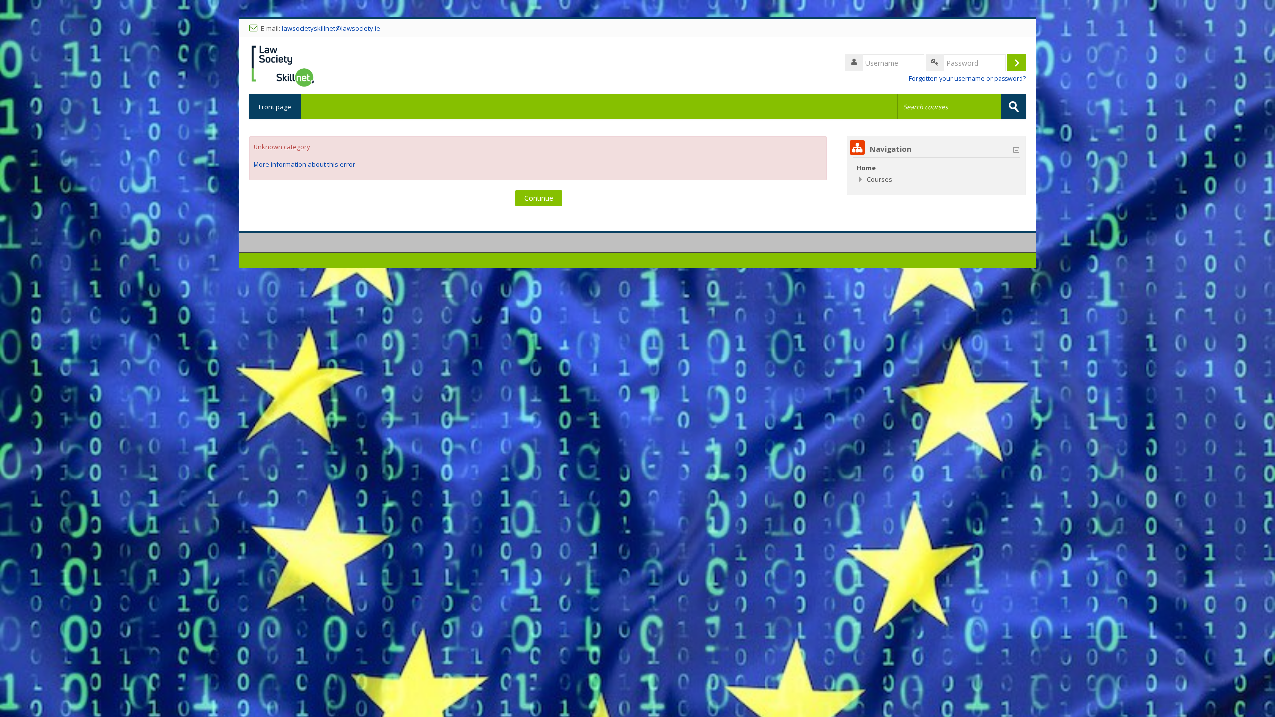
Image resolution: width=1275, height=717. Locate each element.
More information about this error (304, 164)
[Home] (282, 64)
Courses (879, 179)
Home (866, 167)
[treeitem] (936, 168)
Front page (275, 106)
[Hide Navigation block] (1016, 150)
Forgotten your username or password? (967, 78)
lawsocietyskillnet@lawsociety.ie (331, 28)
